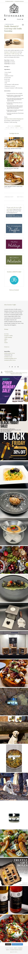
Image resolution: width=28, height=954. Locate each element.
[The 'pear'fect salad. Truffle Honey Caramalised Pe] (14, 843)
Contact (6, 342)
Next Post (20, 196)
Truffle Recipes (9, 24)
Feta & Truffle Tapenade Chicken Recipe (12, 148)
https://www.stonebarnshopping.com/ (15, 118)
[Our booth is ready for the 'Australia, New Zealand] (14, 645)
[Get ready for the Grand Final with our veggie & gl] (14, 758)
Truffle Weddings (8, 337)
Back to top (13, 952)
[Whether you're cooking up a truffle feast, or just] (14, 815)
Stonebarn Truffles (8, 335)
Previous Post (9, 196)
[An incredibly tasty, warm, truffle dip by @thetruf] (14, 928)
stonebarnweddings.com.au (10, 358)
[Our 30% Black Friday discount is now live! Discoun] (14, 446)
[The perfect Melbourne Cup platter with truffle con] (14, 560)
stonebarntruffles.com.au (9, 360)
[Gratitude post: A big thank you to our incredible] (14, 786)
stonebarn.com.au (8, 356)
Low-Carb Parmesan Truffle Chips (11, 168)
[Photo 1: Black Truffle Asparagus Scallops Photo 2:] (14, 588)
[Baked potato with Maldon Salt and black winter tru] (14, 503)
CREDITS (15, 948)
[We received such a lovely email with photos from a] (14, 616)
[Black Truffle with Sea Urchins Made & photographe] (14, 531)
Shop (5, 340)
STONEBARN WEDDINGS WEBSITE (16, 949)
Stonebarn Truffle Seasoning (12, 53)
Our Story (6, 333)
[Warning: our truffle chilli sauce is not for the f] (14, 900)
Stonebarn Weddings (19, 1)
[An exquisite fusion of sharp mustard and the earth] (14, 701)
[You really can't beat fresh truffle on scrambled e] (14, 475)
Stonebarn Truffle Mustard (10, 52)
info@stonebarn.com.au (9, 353)
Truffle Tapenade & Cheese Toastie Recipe (13, 186)
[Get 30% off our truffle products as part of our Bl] (14, 418)
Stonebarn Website (9, 1)
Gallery (5, 339)
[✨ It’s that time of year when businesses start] (14, 871)
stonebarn (17, 126)
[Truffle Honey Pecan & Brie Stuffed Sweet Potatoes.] (14, 673)
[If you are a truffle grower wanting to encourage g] (14, 730)
